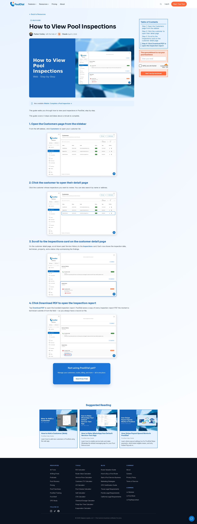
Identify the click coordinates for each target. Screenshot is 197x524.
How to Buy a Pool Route (109, 474)
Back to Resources (38, 14)
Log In (167, 4)
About (62, 4)
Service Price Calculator (84, 477)
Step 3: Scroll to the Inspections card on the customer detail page (151, 38)
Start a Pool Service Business (111, 477)
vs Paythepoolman (132, 500)
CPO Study (53, 500)
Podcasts (53, 477)
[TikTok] (55, 511)
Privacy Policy (131, 477)
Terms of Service (132, 481)
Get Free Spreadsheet (153, 73)
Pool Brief (53, 497)
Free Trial (179, 4)
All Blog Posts (54, 474)
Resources (43, 4)
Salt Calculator (80, 493)
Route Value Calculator (83, 474)
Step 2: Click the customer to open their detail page (153, 32)
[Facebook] (58, 511)
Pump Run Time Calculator (84, 504)
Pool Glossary (54, 481)
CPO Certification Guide (109, 485)
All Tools (53, 470)
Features (31, 4)
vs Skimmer (130, 492)
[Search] (161, 4)
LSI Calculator (80, 485)
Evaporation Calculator (83, 508)
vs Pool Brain (130, 496)
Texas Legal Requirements (110, 489)
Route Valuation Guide (108, 470)
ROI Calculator (80, 470)
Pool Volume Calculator (83, 489)
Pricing (54, 4)
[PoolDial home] (17, 4)
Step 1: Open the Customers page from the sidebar (153, 27)
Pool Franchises (55, 489)
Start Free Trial (82, 379)
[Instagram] (51, 511)
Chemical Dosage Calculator (85, 500)
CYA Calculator (80, 497)
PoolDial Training (55, 493)
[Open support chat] (192, 519)
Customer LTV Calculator (84, 481)
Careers (129, 474)
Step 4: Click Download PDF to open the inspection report (154, 45)
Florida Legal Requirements (110, 493)
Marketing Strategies (108, 481)
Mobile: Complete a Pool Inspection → (58, 103)
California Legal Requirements (111, 497)
